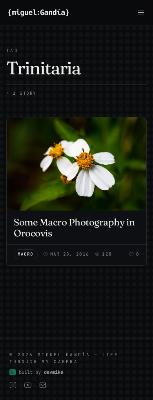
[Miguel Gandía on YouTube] (27, 385)
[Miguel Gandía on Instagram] (13, 385)
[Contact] (42, 385)
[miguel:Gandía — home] (38, 12)
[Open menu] (140, 12)
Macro (26, 254)
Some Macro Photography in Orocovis (74, 227)
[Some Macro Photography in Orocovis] (76, 164)
